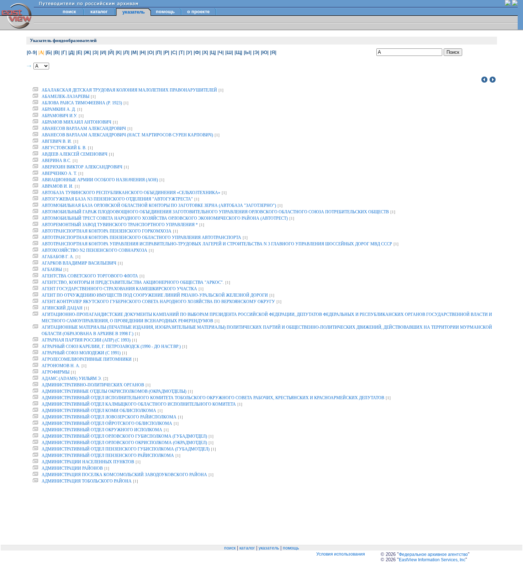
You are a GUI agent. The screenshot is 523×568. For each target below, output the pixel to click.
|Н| (142, 52)
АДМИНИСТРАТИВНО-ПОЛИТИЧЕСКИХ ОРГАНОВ (93, 384)
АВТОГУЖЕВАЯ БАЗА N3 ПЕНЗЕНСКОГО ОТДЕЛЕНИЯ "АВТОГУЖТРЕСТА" (117, 199)
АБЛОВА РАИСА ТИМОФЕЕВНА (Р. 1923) (82, 102)
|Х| (205, 52)
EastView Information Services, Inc (432, 559)
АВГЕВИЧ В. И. (57, 141)
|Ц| (213, 52)
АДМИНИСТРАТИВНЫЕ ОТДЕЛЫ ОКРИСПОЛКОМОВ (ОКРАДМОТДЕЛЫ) (114, 391)
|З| (96, 52)
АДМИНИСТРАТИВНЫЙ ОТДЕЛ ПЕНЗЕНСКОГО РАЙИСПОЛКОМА (108, 455)
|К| (119, 52)
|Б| (49, 52)
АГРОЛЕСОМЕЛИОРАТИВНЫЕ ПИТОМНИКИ (87, 359)
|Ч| (220, 52)
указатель (269, 548)
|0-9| (32, 52)
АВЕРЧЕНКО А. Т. (59, 173)
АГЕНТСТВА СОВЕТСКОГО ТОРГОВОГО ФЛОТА (90, 275)
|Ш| (229, 52)
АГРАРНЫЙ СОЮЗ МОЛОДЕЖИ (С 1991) (81, 352)
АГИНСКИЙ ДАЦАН (62, 308)
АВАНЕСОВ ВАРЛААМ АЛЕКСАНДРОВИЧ (84, 128)
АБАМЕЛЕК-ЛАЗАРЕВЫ (65, 96)
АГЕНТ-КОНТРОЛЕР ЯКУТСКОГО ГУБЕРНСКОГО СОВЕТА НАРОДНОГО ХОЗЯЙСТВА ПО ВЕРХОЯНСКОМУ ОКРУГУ (158, 301)
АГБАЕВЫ (52, 269)
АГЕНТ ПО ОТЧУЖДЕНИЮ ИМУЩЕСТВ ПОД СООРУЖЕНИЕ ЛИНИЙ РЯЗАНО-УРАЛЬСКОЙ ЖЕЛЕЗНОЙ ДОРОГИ (155, 295)
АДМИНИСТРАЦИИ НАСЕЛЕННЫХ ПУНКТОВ (88, 461)
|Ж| (87, 52)
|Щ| (238, 52)
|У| (189, 52)
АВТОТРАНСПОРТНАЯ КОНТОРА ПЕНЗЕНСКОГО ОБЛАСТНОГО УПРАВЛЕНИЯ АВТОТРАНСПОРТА (141, 237)
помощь (165, 11)
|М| (134, 52)
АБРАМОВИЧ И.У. (59, 115)
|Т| (182, 52)
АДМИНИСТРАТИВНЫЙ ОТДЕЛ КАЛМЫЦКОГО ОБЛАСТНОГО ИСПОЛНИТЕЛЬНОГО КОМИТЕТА (139, 404)
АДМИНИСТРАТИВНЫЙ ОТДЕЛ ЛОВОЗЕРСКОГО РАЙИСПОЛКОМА (109, 417)
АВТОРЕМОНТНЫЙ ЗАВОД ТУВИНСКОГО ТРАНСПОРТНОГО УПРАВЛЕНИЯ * (120, 224)
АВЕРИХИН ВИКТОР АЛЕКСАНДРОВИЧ (82, 167)
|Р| (166, 52)
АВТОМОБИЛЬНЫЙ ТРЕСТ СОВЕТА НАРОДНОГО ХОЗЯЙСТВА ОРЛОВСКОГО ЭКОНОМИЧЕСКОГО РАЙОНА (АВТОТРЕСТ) (165, 218)
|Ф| (197, 52)
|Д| (71, 52)
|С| (174, 52)
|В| (56, 52)
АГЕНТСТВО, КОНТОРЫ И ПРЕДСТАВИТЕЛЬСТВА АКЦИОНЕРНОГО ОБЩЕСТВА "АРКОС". (133, 282)
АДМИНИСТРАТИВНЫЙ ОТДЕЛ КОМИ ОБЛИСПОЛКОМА (99, 410)
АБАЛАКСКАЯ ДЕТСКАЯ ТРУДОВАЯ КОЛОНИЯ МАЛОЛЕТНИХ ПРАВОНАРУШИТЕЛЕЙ (129, 90)
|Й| (111, 52)
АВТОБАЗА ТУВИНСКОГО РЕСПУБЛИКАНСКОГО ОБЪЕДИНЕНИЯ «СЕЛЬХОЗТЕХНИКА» (131, 192)
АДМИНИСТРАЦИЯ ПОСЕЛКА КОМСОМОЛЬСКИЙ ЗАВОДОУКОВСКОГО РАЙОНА (124, 474)
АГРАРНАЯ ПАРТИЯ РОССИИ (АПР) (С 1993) (86, 340)
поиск (69, 11)
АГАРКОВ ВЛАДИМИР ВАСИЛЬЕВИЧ (79, 263)
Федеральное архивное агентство (433, 554)
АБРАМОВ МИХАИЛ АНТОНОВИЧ (76, 122)
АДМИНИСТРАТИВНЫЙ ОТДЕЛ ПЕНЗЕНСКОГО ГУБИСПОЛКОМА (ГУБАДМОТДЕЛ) (126, 449)
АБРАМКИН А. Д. (59, 109)
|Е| (79, 52)
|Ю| (265, 52)
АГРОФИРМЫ (55, 372)
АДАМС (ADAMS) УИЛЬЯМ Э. (72, 378)
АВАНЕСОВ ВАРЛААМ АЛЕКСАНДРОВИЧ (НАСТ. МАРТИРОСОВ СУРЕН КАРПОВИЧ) (127, 134)
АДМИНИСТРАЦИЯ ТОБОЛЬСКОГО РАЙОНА (87, 481)
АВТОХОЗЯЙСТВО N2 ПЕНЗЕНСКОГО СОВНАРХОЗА (94, 250)
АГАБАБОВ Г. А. (58, 256)
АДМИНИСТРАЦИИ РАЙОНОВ (72, 468)
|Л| (126, 52)
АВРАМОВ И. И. (57, 186)
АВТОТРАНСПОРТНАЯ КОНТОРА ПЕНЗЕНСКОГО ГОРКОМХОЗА (106, 231)
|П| (158, 52)
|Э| (256, 52)
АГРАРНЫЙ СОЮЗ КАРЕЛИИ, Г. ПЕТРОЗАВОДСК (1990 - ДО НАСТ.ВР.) (111, 346)
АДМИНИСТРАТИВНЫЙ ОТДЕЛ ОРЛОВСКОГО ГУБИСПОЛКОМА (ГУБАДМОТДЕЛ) (124, 436)
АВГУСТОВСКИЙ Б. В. (64, 147)
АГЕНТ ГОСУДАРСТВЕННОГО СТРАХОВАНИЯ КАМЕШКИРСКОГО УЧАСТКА (119, 288)
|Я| (273, 52)
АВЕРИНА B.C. (56, 160)
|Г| (64, 52)
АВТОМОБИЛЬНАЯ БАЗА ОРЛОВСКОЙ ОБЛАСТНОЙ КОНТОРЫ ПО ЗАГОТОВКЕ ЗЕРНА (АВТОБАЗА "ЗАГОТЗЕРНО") (159, 205)
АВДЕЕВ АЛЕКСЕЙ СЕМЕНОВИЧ (74, 154)
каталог (98, 11)
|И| (103, 52)
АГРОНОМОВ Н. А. (61, 365)
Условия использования (340, 554)
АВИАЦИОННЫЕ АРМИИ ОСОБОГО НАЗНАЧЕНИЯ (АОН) (100, 179)
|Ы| (248, 52)
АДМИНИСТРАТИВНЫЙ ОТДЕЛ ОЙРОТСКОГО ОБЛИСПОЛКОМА (107, 423)
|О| (150, 52)
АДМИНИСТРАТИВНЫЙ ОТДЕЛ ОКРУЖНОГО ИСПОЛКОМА (102, 429)
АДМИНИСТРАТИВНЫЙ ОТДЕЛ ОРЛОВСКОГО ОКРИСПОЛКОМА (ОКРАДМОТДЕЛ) (124, 442)
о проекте (198, 11)
